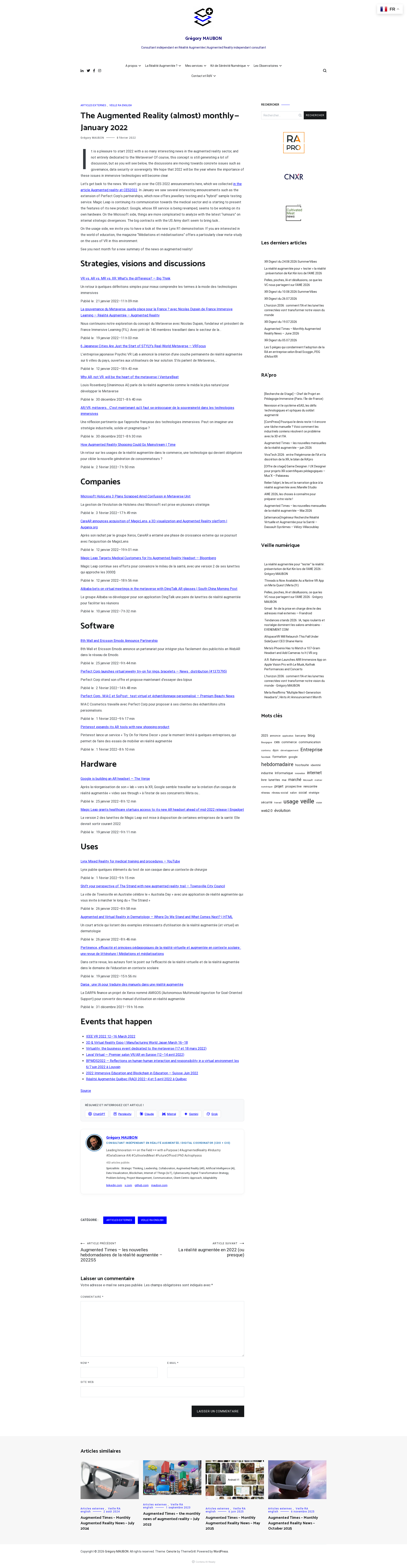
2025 (264, 735)
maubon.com (159, 1185)
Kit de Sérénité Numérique (228, 65)
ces (277, 742)
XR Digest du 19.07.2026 (280, 321)
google (293, 756)
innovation (300, 773)
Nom (85, 1363)
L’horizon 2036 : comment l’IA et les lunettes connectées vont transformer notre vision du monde (294, 310)
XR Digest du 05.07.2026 (280, 340)
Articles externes (93, 105)
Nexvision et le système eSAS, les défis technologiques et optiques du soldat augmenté (290, 410)
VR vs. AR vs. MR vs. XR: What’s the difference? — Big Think (125, 278)
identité (316, 765)
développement (289, 750)
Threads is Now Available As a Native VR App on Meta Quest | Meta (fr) (294, 583)
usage (290, 801)
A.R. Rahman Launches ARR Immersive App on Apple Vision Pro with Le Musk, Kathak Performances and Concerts (295, 664)
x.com (128, 1185)
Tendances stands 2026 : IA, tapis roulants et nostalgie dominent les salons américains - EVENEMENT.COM (294, 625)
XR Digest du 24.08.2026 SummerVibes (290, 261)
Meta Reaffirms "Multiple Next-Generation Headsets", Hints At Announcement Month (293, 695)
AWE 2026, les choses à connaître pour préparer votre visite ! (290, 496)
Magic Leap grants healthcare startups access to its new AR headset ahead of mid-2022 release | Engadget (162, 810)
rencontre (310, 786)
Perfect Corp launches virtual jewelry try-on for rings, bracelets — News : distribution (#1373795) (154, 671)
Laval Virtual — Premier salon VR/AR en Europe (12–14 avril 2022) (135, 1055)
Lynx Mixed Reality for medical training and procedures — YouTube (130, 861)
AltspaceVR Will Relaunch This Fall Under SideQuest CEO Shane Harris (291, 639)
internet (314, 772)
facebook (265, 757)
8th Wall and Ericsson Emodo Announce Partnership (119, 641)
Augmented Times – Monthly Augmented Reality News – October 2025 (293, 1523)
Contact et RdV (201, 76)
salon (293, 792)
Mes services (194, 65)
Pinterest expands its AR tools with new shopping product (125, 727)
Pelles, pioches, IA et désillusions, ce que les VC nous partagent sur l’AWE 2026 (293, 282)
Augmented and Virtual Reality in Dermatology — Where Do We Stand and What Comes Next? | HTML (157, 917)
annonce (275, 735)
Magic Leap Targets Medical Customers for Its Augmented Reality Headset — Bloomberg (148, 558)
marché (294, 780)
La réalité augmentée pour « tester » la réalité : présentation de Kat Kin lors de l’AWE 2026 (295, 271)
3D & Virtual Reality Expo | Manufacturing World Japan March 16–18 (137, 1043)
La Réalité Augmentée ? (161, 65)
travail (278, 802)
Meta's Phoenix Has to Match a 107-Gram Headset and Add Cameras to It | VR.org (292, 651)
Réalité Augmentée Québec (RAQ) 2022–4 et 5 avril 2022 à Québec (136, 1079)
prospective (293, 786)
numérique (267, 786)
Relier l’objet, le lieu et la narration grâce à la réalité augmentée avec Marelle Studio (293, 485)
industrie (267, 773)
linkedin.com (114, 1185)
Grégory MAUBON (203, 38)
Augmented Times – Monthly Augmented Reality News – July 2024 (107, 1523)
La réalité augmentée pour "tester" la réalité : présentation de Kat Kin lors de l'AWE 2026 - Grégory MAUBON (294, 569)
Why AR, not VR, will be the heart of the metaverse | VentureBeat (130, 377)
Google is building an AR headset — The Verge (115, 779)
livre (264, 780)
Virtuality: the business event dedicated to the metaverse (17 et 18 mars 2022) (146, 1049)
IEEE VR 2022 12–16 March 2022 (110, 1036)
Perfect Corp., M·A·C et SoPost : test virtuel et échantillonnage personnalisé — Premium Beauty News (157, 696)
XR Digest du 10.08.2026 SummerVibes (290, 291)
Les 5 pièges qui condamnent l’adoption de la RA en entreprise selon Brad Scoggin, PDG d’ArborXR (294, 352)
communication (310, 742)
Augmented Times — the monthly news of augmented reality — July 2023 (171, 1519)
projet (279, 786)
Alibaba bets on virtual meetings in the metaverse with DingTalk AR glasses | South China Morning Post (159, 589)
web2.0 (266, 810)
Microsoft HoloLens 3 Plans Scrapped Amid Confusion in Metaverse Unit (136, 496)
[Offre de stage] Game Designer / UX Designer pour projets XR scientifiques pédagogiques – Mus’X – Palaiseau (295, 471)
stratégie (314, 792)
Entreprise (311, 749)
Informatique (284, 773)
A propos (131, 65)
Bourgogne (266, 742)
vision (319, 802)
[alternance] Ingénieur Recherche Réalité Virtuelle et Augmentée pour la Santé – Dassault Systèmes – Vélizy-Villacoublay (291, 522)
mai (284, 780)
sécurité (266, 802)
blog (311, 735)
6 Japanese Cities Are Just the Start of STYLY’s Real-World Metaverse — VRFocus (143, 346)
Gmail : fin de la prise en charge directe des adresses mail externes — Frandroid (292, 611)
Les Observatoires (266, 65)
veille (307, 801)
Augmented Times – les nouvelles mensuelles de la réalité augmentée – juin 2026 (295, 445)
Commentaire (92, 1296)
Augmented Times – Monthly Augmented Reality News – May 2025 (233, 1523)
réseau (265, 792)
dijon (276, 750)
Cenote (171, 1551)
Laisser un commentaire (218, 1411)
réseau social (280, 792)
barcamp (300, 735)
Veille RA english (120, 105)
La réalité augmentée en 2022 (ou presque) (211, 1249)
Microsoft (308, 780)
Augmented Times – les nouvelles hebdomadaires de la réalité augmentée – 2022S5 (121, 1252)
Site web (87, 1382)
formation (279, 756)
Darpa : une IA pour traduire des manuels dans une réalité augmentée (132, 984)
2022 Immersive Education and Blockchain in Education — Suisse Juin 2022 (142, 1073)
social (303, 792)
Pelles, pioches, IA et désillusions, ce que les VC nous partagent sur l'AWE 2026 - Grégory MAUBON (293, 597)
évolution (282, 810)
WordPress (220, 1551)
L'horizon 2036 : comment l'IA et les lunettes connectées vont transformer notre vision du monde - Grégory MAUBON (294, 680)
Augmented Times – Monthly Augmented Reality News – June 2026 (292, 331)
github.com (142, 1185)
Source (86, 1091)
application (287, 735)
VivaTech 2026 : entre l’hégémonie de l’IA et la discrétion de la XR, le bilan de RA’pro (295, 457)
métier (318, 780)
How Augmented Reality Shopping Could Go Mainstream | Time (128, 445)
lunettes (274, 780)
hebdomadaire (277, 764)
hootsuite (302, 765)
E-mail (172, 1363)
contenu (266, 750)
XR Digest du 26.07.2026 (280, 298)
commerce (289, 742)
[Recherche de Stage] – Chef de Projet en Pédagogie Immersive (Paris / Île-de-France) (293, 396)
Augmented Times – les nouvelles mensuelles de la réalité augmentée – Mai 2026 (295, 508)
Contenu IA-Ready (205, 1561)
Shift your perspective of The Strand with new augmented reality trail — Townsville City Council (153, 886)
